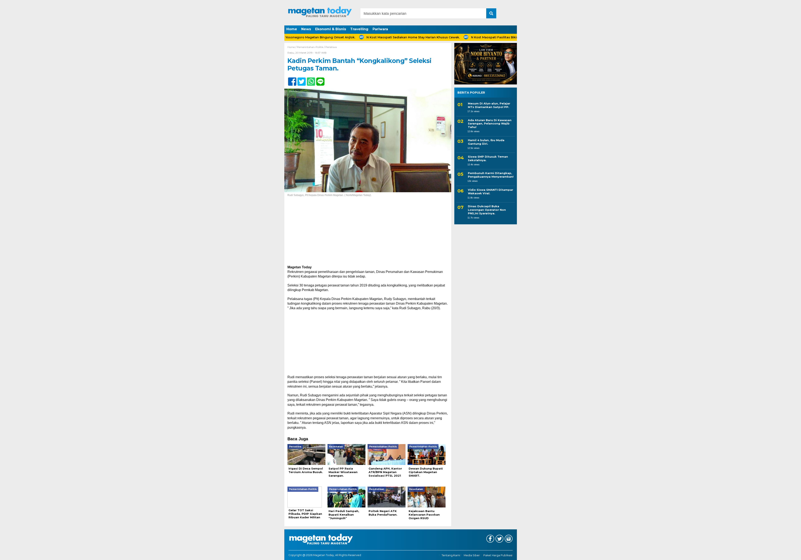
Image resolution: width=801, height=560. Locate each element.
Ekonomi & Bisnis (330, 29)
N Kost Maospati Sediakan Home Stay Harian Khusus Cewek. (388, 37)
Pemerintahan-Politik (310, 47)
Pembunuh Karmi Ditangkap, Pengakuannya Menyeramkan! (491, 174)
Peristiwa (331, 47)
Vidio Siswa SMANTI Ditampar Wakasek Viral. (490, 191)
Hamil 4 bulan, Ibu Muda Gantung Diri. (486, 141)
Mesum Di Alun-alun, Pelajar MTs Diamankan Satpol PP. (489, 105)
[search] (491, 13)
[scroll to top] (772, 554)
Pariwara (380, 29)
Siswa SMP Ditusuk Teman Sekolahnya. (488, 158)
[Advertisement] (367, 234)
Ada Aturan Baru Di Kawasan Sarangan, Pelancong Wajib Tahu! (489, 123)
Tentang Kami (451, 555)
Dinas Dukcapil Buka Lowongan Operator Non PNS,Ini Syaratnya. (487, 210)
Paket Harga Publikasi (497, 555)
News (306, 29)
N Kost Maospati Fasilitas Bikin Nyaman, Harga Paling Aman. (492, 37)
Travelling (359, 29)
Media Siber (472, 555)
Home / (292, 47)
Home (291, 29)
